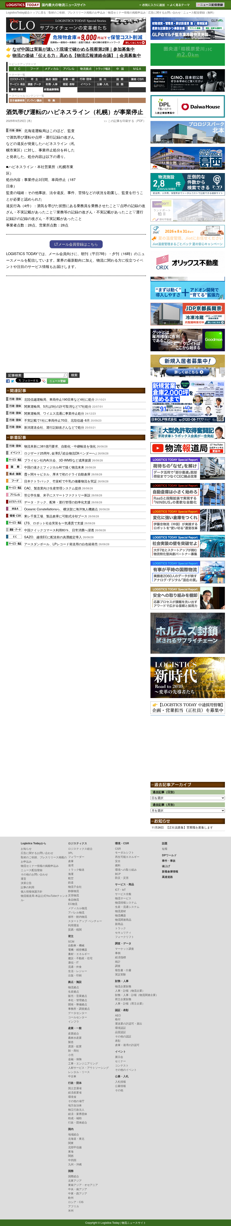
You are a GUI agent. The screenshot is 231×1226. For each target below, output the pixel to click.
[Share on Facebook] (8, 380)
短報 (164, 848)
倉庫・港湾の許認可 (127, 1045)
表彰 (117, 1040)
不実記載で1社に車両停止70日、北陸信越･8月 (57, 420)
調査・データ (34, 84)
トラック (120, 928)
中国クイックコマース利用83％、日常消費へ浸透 (59, 529)
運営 (23, 878)
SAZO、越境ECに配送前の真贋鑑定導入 (53, 536)
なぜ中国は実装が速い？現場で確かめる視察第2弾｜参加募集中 (73, 49)
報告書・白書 (123, 970)
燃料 (117, 865)
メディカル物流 (77, 908)
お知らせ (26, 848)
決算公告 (26, 883)
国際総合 (73, 1176)
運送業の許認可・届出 (128, 1023)
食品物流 (73, 899)
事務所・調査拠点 (79, 1008)
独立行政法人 (76, 1109)
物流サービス (123, 898)
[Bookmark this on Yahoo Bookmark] (44, 380)
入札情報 (120, 1081)
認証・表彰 (68, 84)
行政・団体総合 (77, 1122)
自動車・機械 (76, 945)
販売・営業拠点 (77, 996)
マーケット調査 (124, 948)
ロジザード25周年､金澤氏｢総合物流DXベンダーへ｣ (60, 453)
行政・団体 (86, 79)
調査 (117, 966)
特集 (51, 100)
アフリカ (73, 1206)
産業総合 (73, 1033)
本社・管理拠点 (77, 1000)
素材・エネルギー (79, 954)
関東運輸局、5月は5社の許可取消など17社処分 (57, 406)
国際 (120, 79)
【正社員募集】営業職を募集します (189, 827)
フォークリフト (124, 936)
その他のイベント (126, 1069)
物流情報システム (126, 902)
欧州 (71, 1197)
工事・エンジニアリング (83, 1063)
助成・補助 (75, 1118)
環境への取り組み (126, 869)
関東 (71, 1143)
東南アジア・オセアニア (83, 1185)
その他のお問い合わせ (34, 874)
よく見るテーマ (178, 5)
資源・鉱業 (75, 1046)
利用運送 (73, 925)
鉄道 (71, 882)
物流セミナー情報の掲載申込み (127, 12)
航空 (71, 878)
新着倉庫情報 (51, 89)
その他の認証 (123, 1036)
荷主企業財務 (123, 999)
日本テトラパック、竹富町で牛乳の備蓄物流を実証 (60, 481)
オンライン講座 (34, 100)
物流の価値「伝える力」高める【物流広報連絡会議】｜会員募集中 (76, 55)
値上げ (34, 89)
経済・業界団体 (77, 1114)
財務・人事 (51, 84)
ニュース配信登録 (31, 870)
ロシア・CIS (75, 1202)
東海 (71, 1151)
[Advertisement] (112, 156)
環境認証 (120, 1028)
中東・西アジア (77, 1193)
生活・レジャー (77, 971)
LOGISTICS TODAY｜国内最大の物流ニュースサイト (22, 5)
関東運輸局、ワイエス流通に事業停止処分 (54, 413)
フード (34, 68)
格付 (117, 1019)
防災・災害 (122, 877)
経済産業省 (75, 1092)
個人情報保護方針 (31, 891)
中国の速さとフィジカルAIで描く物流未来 (54, 467)
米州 (71, 1210)
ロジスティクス (17, 79)
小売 (71, 1055)
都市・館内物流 (77, 916)
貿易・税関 (75, 929)
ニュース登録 (57, 381)
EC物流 (72, 904)
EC (17, 68)
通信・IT (73, 962)
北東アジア (75, 1180)
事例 (117, 953)
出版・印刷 (75, 975)
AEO (118, 1015)
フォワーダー (76, 856)
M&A (137, 68)
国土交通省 (75, 1088)
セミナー (120, 1061)
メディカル (51, 68)
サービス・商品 (17, 84)
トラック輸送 (103, 68)
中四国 (72, 1160)
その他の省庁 (76, 1101)
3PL (70, 853)
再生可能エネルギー (127, 856)
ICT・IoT (120, 889)
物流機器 (120, 915)
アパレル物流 (76, 912)
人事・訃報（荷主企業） (130, 1003)
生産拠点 (73, 991)
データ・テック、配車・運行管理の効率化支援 (57, 502)
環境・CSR (137, 79)
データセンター (77, 1013)
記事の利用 (27, 887)
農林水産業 (75, 1037)
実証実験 (120, 974)
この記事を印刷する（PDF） (127, 121)
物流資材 (120, 911)
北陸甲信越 (75, 1147)
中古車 (72, 1076)
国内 (103, 79)
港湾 (71, 865)
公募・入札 (103, 84)
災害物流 (73, 895)
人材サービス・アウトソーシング (88, 1067)
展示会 (119, 1057)
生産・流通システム (127, 907)
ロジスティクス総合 (80, 848)
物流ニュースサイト (134, 1222)
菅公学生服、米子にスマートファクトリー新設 (57, 495)
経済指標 (120, 957)
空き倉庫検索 (17, 100)
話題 (120, 84)
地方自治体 (75, 1105)
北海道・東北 (76, 1138)
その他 (119, 1090)
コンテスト (122, 1065)
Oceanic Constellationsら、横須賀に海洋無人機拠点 (61, 509)
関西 (71, 1156)
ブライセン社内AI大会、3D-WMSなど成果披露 (57, 460)
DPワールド (137, 84)
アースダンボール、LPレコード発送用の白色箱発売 (61, 543)
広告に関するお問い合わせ (164, 12)
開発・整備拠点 (77, 1004)
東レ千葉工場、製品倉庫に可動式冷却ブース (55, 516)
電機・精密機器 (77, 949)
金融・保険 (75, 1059)
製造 (71, 1042)
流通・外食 (75, 966)
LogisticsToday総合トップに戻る (26, 12)
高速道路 (68, 89)
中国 (120, 68)
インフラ (73, 1021)
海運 (71, 874)
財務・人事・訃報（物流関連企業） (136, 995)
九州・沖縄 (75, 1164)
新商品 (119, 924)
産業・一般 (68, 79)
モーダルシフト (124, 852)
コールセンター (77, 1017)
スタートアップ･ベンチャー (85, 921)
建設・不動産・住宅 (80, 958)
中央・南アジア (77, 1189)
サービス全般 (123, 894)
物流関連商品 (123, 919)
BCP (118, 874)
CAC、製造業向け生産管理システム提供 (52, 488)
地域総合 (73, 1134)
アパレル (68, 68)
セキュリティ (123, 932)
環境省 (72, 1096)
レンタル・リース (79, 1072)
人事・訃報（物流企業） (130, 990)
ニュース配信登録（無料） (199, 12)
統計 (117, 961)
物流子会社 (75, 886)
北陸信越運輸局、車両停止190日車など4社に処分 (59, 399)
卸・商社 (73, 1050)
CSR (118, 848)
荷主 (34, 79)
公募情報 (120, 1086)
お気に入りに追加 (152, 5)
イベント (86, 84)
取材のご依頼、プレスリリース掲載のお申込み (77, 12)
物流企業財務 (123, 986)
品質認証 (120, 1032)
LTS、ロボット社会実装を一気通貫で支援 (53, 523)
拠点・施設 (51, 79)
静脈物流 (73, 891)
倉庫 (71, 861)
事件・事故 (17, 89)
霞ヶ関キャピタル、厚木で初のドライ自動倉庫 (57, 474)
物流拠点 (86, 68)
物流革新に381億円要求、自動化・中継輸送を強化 (60, 446)
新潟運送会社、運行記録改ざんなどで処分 (54, 427)
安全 (117, 861)
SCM (71, 941)
